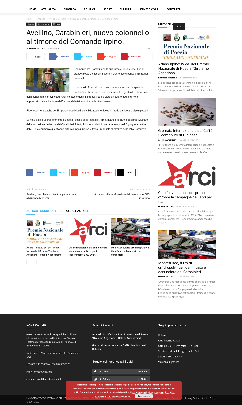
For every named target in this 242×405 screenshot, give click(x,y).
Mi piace (142, 371)
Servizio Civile (149, 9)
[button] (173, 9)
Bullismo (163, 335)
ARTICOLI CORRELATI (41, 211)
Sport (107, 9)
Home (32, 9)
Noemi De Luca (37, 48)
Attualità (48, 9)
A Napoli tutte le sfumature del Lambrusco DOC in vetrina (122, 196)
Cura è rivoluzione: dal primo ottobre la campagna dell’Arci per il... (185, 197)
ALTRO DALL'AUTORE (74, 211)
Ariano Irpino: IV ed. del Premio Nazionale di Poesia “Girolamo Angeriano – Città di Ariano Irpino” (44, 251)
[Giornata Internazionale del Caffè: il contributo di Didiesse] (187, 112)
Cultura (125, 9)
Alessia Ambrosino (168, 139)
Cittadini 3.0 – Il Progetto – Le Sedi (178, 345)
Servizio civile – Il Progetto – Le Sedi (178, 351)
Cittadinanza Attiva (169, 340)
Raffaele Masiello (167, 77)
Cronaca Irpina (44, 24)
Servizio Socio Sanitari (170, 356)
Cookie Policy (209, 398)
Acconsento (144, 396)
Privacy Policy (192, 398)
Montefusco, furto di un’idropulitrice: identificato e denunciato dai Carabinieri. (130, 251)
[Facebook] (227, 2)
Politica (89, 9)
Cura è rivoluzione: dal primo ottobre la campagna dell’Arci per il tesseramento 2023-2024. (88, 251)
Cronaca (70, 9)
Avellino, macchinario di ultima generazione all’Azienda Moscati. (51, 196)
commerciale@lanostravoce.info (44, 379)
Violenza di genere (168, 361)
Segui (144, 379)
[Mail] (233, 2)
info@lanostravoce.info (39, 371)
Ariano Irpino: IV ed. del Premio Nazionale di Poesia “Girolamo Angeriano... (183, 68)
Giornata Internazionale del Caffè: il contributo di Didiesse (185, 132)
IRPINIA (56, 24)
